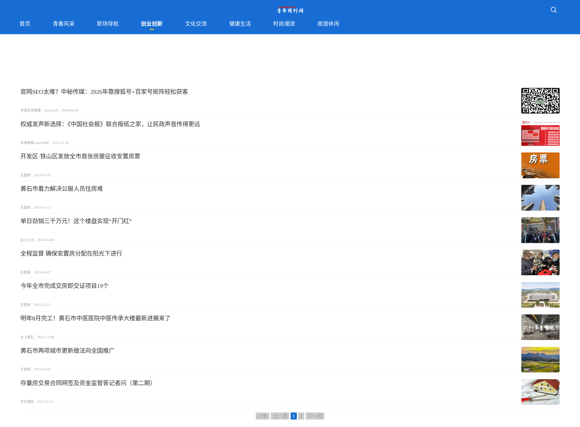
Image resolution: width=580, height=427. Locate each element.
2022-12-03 (42, 369)
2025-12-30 (60, 143)
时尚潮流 (284, 24)
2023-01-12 (42, 207)
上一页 (280, 416)
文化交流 (196, 24)
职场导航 (108, 24)
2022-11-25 (45, 401)
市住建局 (27, 401)
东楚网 (25, 175)
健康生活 (240, 24)
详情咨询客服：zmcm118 (39, 110)
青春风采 (64, 24)
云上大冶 (27, 240)
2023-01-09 (45, 240)
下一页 (314, 416)
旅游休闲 (328, 24)
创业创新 (152, 24)
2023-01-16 (42, 175)
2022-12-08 (45, 337)
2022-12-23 (42, 304)
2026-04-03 (69, 110)
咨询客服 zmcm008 (34, 143)
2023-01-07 (42, 272)
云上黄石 (27, 337)
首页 (24, 24)
